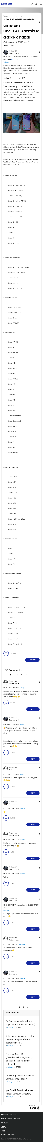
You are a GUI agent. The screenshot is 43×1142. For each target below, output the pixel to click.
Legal (3, 1127)
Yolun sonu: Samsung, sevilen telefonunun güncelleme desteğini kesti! (20, 1039)
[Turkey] (6, 4)
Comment (32, 660)
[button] (36, 51)
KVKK (3, 1131)
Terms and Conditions (10, 1119)
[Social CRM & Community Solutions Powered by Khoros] (34, 1107)
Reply (33, 709)
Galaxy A (6, 62)
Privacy (4, 1123)
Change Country (8, 1135)
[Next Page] (25, 675)
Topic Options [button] (36, 21)
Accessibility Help (8, 1115)
